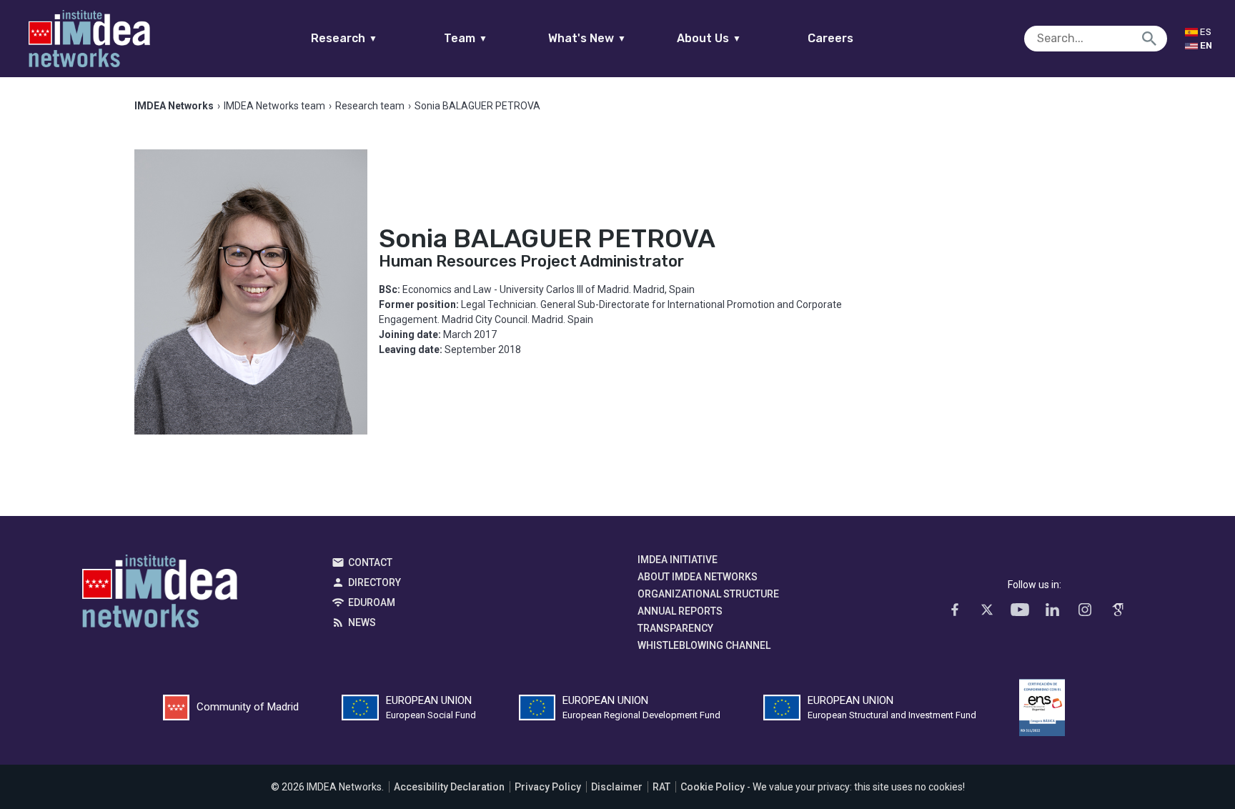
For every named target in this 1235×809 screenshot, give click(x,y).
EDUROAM (371, 602)
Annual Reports (680, 611)
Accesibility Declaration (449, 787)
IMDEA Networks (159, 595)
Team (465, 38)
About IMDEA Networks (698, 576)
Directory (374, 582)
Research (344, 38)
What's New (587, 38)
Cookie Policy (712, 787)
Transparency (675, 628)
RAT (661, 787)
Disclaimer (617, 787)
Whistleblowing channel (704, 645)
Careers (830, 38)
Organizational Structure (708, 594)
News (362, 622)
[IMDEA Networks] (89, 38)
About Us (709, 38)
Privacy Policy (548, 787)
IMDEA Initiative (678, 559)
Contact (370, 562)
